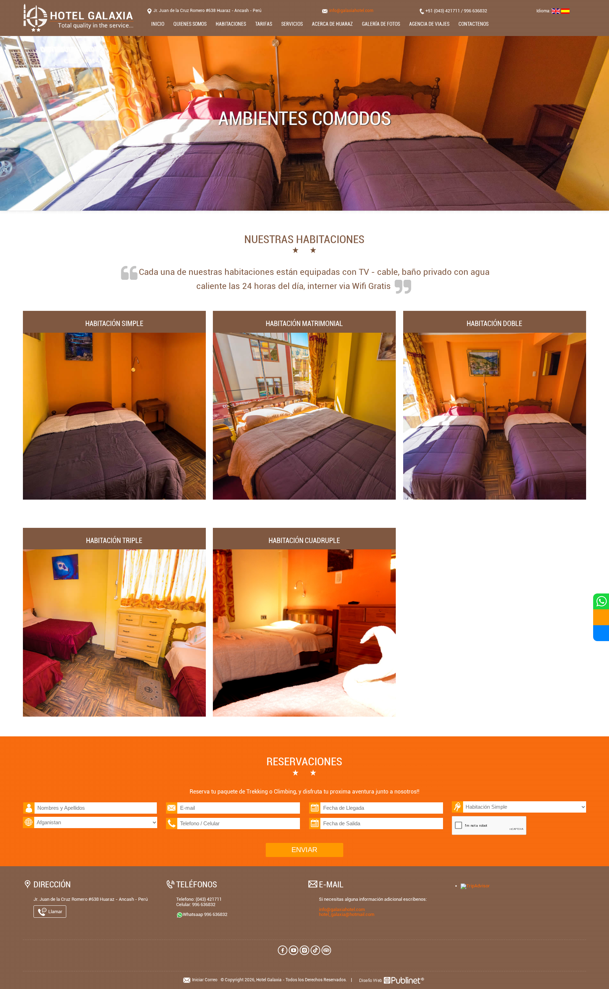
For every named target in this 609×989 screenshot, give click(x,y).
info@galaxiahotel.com (351, 10)
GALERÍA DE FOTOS (381, 24)
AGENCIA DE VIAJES (429, 24)
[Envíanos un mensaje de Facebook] (601, 633)
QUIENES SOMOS (190, 24)
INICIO (157, 24)
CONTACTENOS (473, 24)
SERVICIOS (292, 24)
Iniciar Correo (204, 979)
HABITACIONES (231, 24)
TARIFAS (263, 24)
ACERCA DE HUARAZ (332, 24)
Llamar (54, 911)
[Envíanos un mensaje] (601, 617)
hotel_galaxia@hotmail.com (346, 914)
